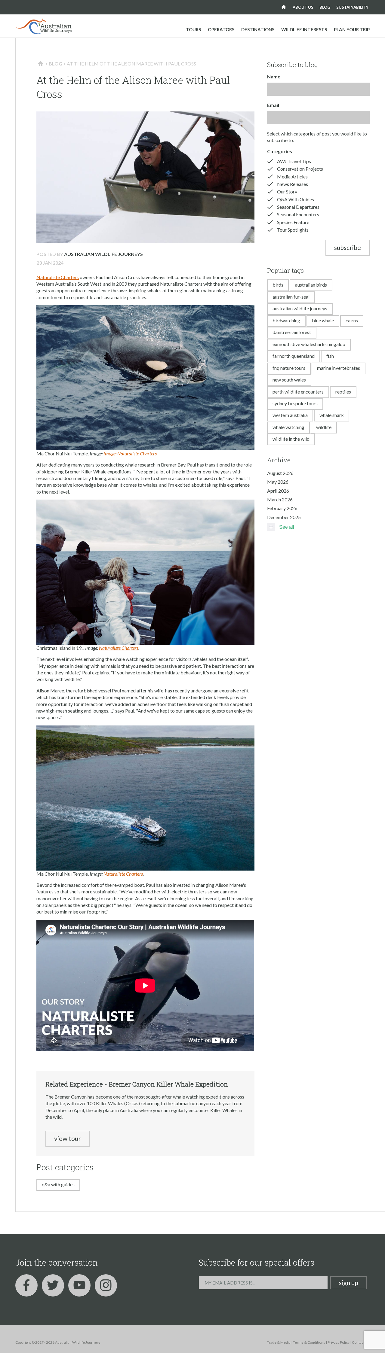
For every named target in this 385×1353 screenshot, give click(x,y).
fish (330, 356)
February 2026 (282, 508)
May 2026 (277, 482)
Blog (324, 7)
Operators (221, 29)
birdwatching (286, 320)
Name (273, 76)
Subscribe (347, 247)
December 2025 (284, 517)
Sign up (348, 1282)
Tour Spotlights (293, 230)
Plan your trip (352, 29)
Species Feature (293, 222)
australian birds (311, 284)
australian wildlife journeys (300, 308)
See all (286, 527)
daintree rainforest (292, 332)
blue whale (323, 320)
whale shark (331, 415)
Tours (193, 29)
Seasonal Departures (298, 207)
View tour (67, 1138)
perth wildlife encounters (298, 391)
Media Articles (292, 176)
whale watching (288, 427)
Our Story (287, 191)
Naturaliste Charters (57, 277)
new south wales (289, 379)
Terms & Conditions (309, 1342)
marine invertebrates (338, 368)
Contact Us (361, 1342)
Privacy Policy (339, 1342)
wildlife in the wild (291, 439)
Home (284, 7)
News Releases (292, 184)
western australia (290, 415)
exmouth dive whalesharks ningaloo (309, 344)
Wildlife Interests (304, 29)
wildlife (323, 427)
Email (273, 105)
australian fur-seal (291, 296)
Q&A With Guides (58, 1184)
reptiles (343, 391)
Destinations (257, 29)
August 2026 (280, 473)
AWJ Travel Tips (294, 161)
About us (303, 7)
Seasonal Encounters (298, 214)
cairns (352, 320)
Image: (110, 453)
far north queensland (294, 356)
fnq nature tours (289, 368)
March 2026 (280, 499)
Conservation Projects (300, 169)
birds (278, 284)
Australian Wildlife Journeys (103, 254)
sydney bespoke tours (295, 403)
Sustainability (352, 7)
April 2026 (278, 491)
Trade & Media (279, 1342)
